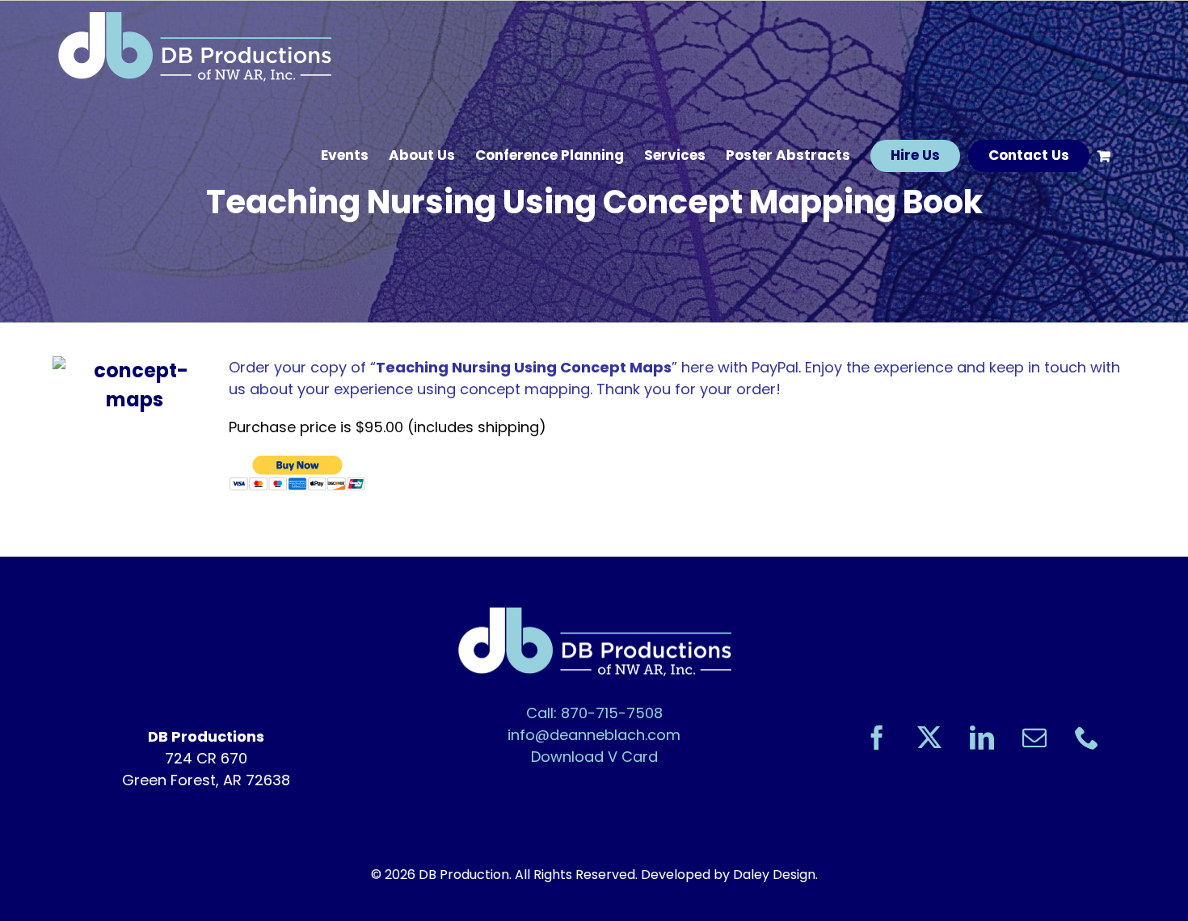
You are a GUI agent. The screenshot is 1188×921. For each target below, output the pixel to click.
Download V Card (594, 756)
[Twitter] (929, 737)
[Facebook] (877, 737)
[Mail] (1034, 737)
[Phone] (1087, 737)
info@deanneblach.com (594, 735)
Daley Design (774, 874)
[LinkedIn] (982, 737)
